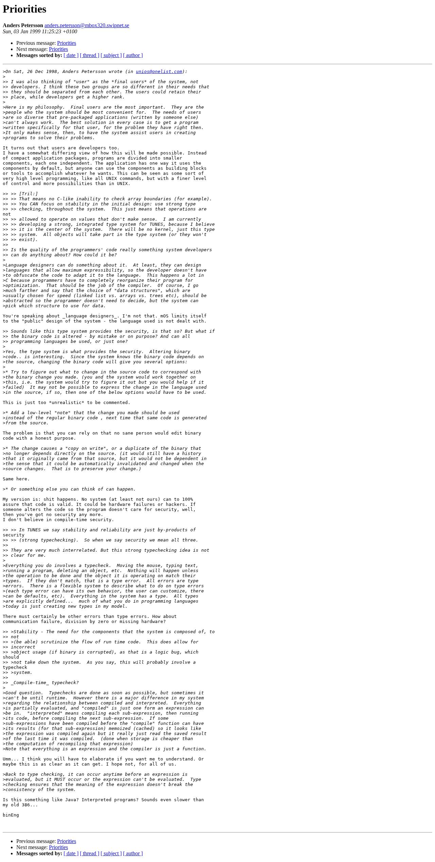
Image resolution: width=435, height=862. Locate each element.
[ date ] (71, 55)
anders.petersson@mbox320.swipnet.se (87, 25)
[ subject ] (111, 55)
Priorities (66, 43)
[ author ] (133, 55)
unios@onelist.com (159, 71)
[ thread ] (89, 55)
